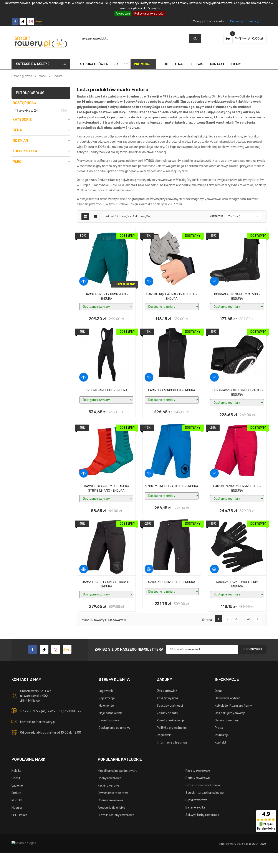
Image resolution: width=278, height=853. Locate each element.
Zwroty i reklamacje (171, 720)
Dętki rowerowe (196, 800)
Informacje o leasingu (172, 742)
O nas (180, 64)
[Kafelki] (85, 216)
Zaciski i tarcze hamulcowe (204, 793)
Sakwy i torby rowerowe (202, 815)
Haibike (17, 771)
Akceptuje (123, 13)
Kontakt (217, 64)
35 (249, 619)
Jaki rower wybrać (227, 698)
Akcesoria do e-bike (111, 808)
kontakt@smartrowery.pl (37, 722)
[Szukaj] (195, 38)
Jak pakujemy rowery (230, 713)
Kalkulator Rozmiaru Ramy (233, 706)
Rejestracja (107, 698)
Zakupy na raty (167, 713)
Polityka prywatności (149, 13)
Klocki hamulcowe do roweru (117, 771)
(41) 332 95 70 (51, 711)
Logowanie (106, 691)
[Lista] (95, 216)
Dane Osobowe (109, 720)
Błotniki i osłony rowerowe (116, 815)
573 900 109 (29, 711)
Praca (219, 728)
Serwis (197, 64)
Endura (16, 793)
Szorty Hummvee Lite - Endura (171, 582)
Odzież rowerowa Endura (202, 785)
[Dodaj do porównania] (83, 281)
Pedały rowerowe (197, 778)
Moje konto (106, 706)
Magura (17, 808)
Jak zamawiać (167, 691)
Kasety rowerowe (197, 770)
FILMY (236, 64)
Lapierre (17, 785)
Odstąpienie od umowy (115, 728)
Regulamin (164, 735)
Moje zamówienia (110, 713)
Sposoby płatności (170, 706)
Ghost (16, 778)
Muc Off (17, 800)
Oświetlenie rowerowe (113, 793)
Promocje (143, 64)
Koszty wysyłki (167, 698)
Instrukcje (222, 735)
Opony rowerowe (109, 778)
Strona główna (94, 64)
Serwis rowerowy (227, 720)
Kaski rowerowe (108, 785)
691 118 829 (73, 711)
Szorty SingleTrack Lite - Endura (171, 486)
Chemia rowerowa (110, 800)
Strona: (207, 620)
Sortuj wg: (216, 215)
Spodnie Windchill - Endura (106, 390)
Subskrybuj (252, 649)
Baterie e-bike (195, 807)
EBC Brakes (19, 815)
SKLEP (119, 64)
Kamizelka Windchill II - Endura (171, 390)
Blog (163, 64)
